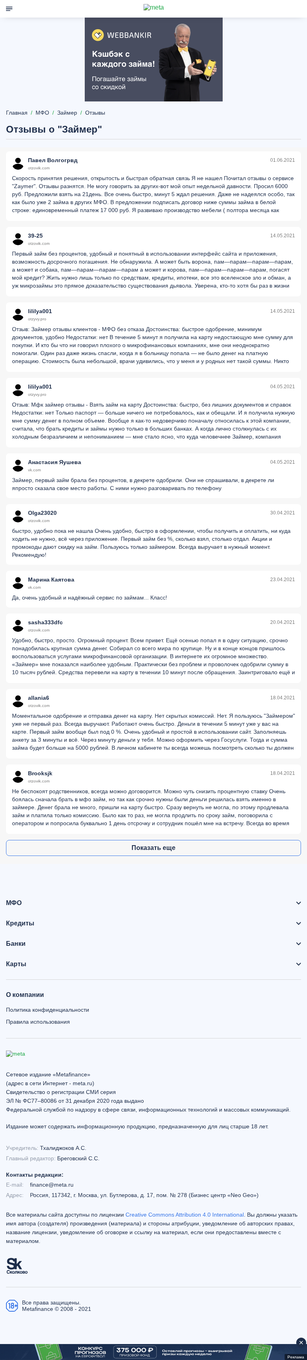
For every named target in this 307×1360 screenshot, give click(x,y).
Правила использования (38, 1022)
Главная (17, 112)
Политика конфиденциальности (47, 1010)
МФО (14, 903)
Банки (16, 944)
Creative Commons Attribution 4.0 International (185, 1214)
